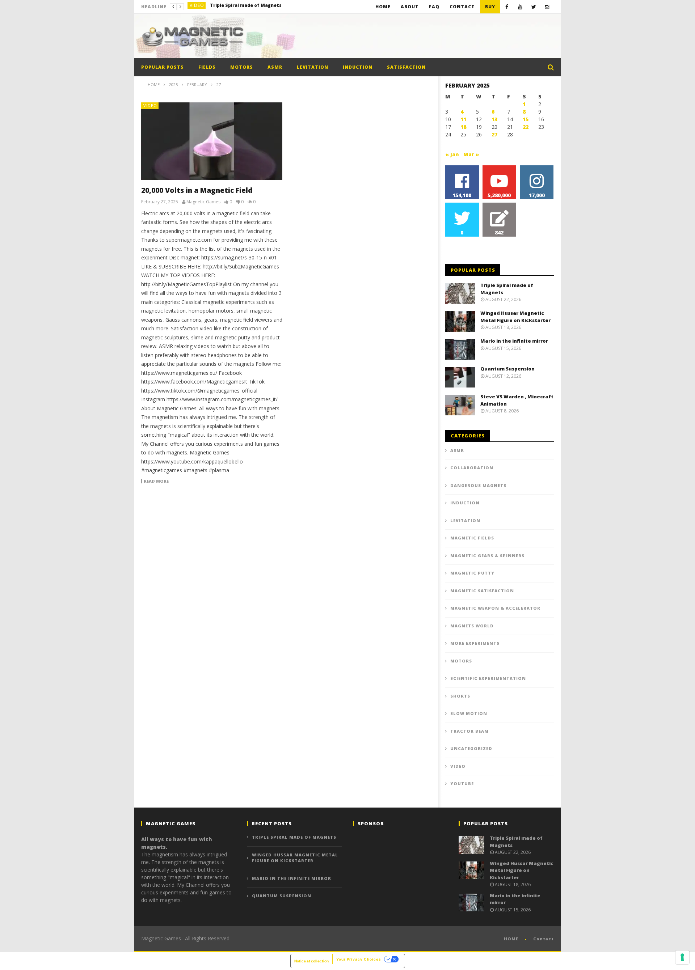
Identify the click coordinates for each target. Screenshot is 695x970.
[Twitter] (533, 6)
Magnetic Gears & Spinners (487, 555)
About (410, 7)
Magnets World (472, 625)
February (197, 84)
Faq (434, 7)
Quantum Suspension (507, 368)
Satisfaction (406, 67)
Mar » (471, 154)
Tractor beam (469, 731)
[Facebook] (507, 6)
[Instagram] (547, 6)
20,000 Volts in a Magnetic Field (196, 190)
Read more (156, 481)
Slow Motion (468, 713)
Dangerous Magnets (478, 485)
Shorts (460, 696)
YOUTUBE (462, 783)
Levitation (312, 67)
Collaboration (471, 467)
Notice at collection (311, 961)
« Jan (452, 154)
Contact (462, 7)
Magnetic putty (472, 573)
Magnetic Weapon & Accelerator (495, 608)
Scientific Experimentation (488, 678)
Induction (357, 67)
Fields (207, 67)
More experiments (475, 643)
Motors (241, 67)
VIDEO (197, 7)
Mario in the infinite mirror (514, 341)
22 (525, 126)
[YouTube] (520, 6)
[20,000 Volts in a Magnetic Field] (211, 141)
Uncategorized (471, 748)
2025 (173, 84)
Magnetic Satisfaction (482, 590)
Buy (490, 7)
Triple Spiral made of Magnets (294, 837)
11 (463, 119)
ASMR (275, 67)
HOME (511, 938)
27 (494, 134)
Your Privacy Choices (358, 959)
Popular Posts (162, 67)
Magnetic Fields (472, 538)
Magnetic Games (203, 202)
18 (463, 126)
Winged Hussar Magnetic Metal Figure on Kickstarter (264, 7)
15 (525, 119)
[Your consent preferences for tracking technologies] (682, 957)
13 (494, 119)
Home (383, 7)
